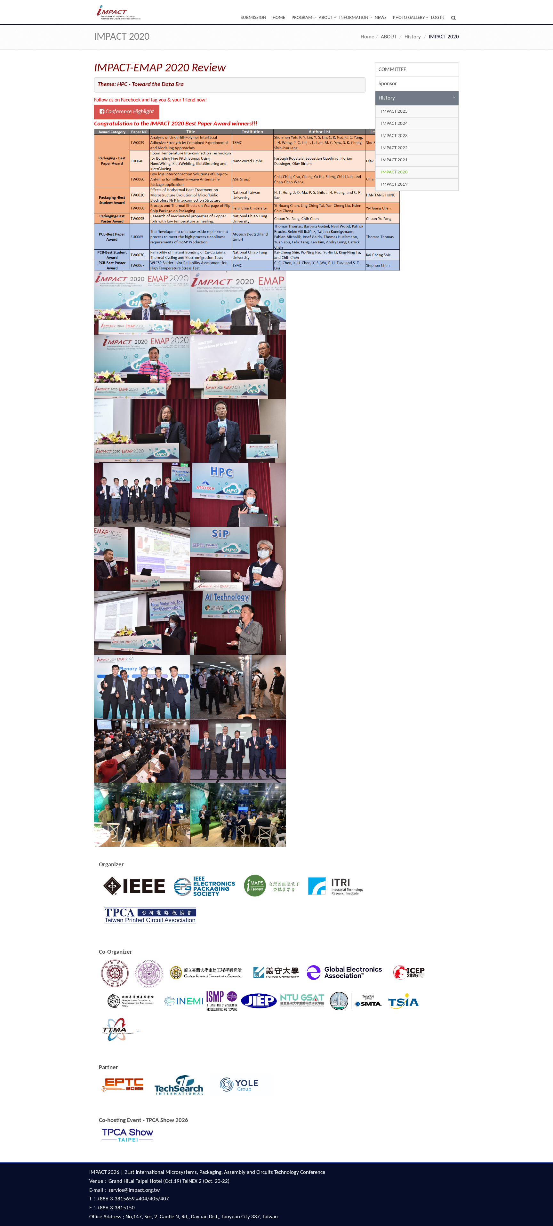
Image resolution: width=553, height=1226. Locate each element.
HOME (279, 17)
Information (353, 17)
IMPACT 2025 (394, 111)
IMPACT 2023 (394, 135)
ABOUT (326, 17)
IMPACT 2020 (394, 172)
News (381, 17)
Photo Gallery (409, 17)
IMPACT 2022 (394, 148)
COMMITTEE (392, 69)
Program (302, 17)
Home (367, 37)
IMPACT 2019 (394, 184)
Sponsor (388, 83)
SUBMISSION (253, 17)
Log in (438, 17)
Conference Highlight (129, 112)
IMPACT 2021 (394, 160)
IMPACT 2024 (394, 123)
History (387, 98)
